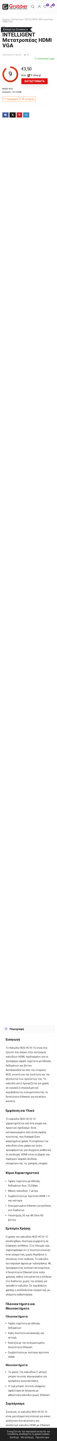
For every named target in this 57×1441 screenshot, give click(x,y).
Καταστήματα (34, 81)
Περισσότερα (42, 1437)
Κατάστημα (17, 19)
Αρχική (6, 19)
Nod (11, 88)
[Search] (33, 7)
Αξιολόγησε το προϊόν (12, 55)
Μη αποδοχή (27, 1437)
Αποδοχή (14, 1437)
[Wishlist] (45, 7)
